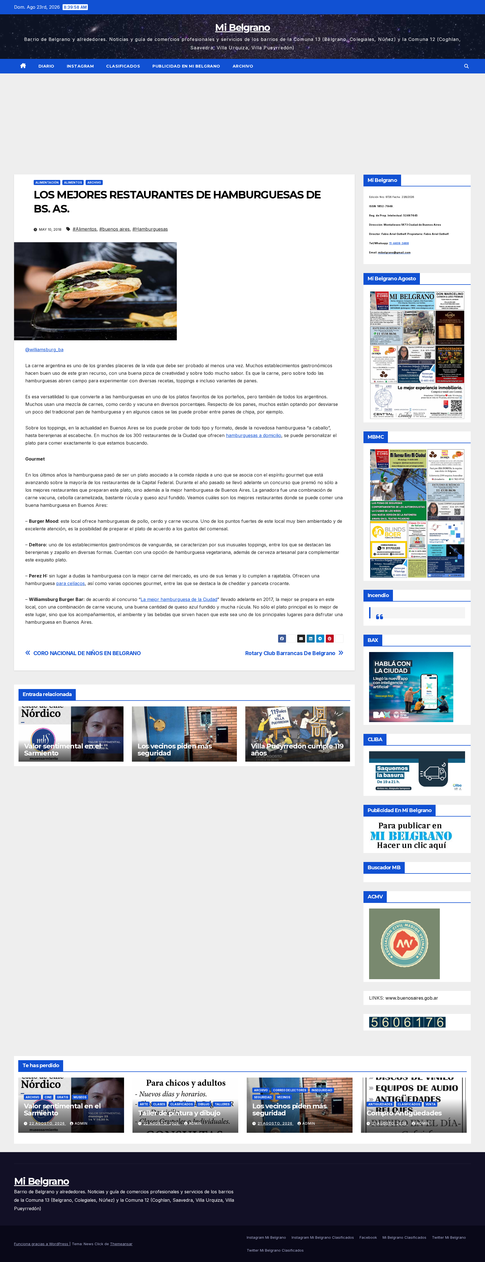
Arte (144, 1104)
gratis (62, 1097)
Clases (159, 1104)
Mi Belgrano (242, 27)
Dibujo (203, 1104)
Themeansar (121, 1244)
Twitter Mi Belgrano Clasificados (275, 1250)
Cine (48, 1097)
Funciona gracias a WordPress (41, 1244)
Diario (46, 66)
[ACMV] (404, 943)
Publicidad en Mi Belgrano (186, 66)
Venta (430, 1104)
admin (81, 1123)
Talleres (222, 1104)
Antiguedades (380, 1104)
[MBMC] (417, 513)
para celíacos (70, 583)
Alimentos (73, 182)
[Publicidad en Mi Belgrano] (411, 835)
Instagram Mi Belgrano (266, 1237)
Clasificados (123, 66)
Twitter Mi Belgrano (449, 1237)
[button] (466, 66)
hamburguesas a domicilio (253, 435)
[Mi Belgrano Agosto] (417, 354)
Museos (80, 1097)
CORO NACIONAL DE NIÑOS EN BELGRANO (87, 653)
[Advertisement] (242, 115)
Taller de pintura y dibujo (179, 1113)
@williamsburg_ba (44, 349)
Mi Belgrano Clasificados (404, 1237)
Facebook (368, 1237)
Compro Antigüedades (404, 1113)
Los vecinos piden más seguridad (175, 749)
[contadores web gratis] (407, 1022)
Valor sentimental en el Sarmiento (62, 749)
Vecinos (283, 1097)
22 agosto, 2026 (47, 1123)
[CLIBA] (417, 772)
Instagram (80, 66)
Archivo (243, 66)
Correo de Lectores (289, 1090)
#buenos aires (114, 229)
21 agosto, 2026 (276, 1123)
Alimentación (47, 182)
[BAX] (411, 687)
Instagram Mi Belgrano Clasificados (323, 1237)
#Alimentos (85, 229)
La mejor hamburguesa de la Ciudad (179, 599)
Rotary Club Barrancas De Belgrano (290, 653)
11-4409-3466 (399, 243)
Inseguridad (322, 1090)
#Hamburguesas (150, 229)
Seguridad (263, 1097)
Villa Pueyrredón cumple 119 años (297, 749)
